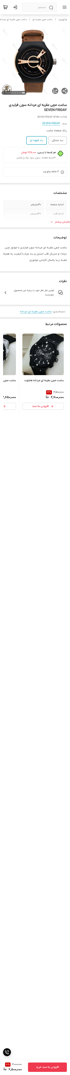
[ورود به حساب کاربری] (16, 7)
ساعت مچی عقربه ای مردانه (36, 311)
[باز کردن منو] (64, 7)
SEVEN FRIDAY (51, 123)
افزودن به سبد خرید (47, 1067)
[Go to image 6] (10, 92)
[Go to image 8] (5, 92)
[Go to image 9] (3, 92)
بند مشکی (57, 140)
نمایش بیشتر (62, 222)
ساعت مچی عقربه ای (42, 19)
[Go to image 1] (23, 92)
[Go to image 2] (19, 92)
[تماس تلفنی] (7, 1052)
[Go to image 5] (12, 92)
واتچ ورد (62, 19)
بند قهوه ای (36, 140)
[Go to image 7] (8, 92)
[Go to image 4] (15, 92)
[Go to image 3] (17, 92)
